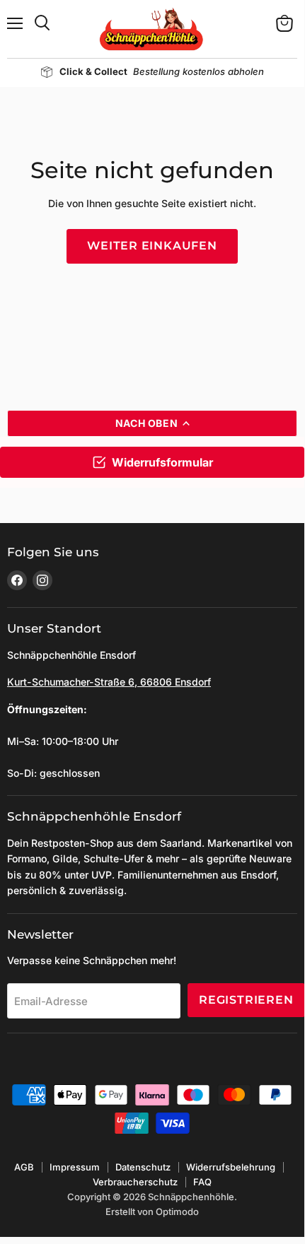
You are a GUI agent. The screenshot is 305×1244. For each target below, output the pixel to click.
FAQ (202, 1181)
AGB (24, 1167)
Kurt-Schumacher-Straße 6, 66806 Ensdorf (109, 682)
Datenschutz (143, 1167)
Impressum (75, 1167)
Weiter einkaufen (152, 245)
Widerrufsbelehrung (230, 1167)
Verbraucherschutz (135, 1181)
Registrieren (246, 1000)
